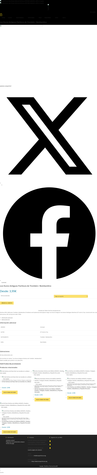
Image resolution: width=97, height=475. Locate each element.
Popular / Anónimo (17, 380)
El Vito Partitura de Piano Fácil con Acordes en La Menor (16, 381)
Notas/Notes (48, 17)
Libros (64, 17)
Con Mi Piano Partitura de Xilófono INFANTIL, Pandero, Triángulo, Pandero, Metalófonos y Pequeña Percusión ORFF (16, 423)
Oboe (38, 386)
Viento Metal (31, 17)
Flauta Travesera (57, 385)
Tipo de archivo (5, 295)
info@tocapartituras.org (40, 455)
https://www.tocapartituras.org (39, 461)
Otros (56, 17)
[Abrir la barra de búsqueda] (48, 7)
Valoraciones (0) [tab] (5, 319)
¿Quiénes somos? (10, 440)
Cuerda (10, 17)
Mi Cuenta (92, 12)
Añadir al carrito (7, 303)
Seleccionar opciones (9, 392)
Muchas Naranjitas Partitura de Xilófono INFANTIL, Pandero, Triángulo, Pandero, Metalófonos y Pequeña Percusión (48, 390)
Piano (40, 17)
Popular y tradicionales (26, 380)
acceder (5, 360)
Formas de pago (10, 443)
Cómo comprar (21, 442)
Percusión (42, 386)
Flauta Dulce (50, 385)
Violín (56, 386)
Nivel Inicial (7, 380)
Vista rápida (6, 379)
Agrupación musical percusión (41, 385)
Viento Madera (20, 17)
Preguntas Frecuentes (11, 442)
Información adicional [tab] (7, 318)
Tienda (3, 17)
